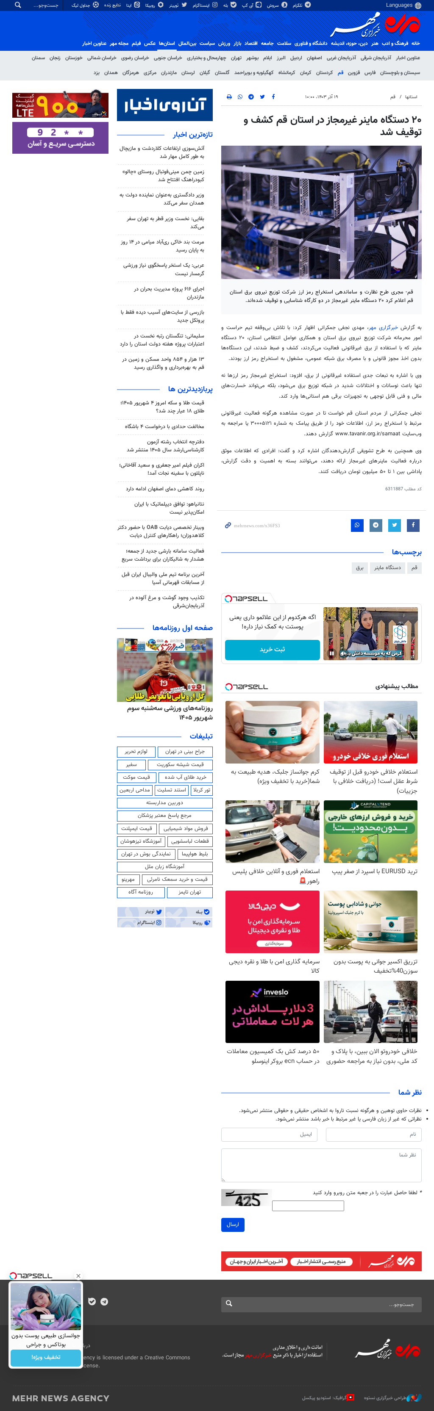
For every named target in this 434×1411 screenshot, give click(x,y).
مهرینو (128, 879)
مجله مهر (119, 43)
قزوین (354, 73)
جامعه (267, 43)
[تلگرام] (104, 1303)
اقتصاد (251, 43)
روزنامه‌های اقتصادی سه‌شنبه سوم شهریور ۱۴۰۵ (167, 713)
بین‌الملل (187, 43)
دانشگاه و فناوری (311, 43)
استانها (411, 97)
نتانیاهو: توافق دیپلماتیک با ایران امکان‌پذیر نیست (169, 508)
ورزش (224, 43)
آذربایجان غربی (341, 58)
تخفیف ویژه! (46, 1358)
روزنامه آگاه (140, 892)
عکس (150, 43)
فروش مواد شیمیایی (186, 828)
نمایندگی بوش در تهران (146, 854)
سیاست (207, 43)
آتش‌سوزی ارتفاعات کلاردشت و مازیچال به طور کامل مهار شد (162, 152)
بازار (237, 43)
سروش (273, 6)
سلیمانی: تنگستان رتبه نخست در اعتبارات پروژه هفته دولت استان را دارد (162, 340)
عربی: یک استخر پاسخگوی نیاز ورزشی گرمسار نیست (163, 269)
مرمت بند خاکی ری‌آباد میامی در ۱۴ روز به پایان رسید (162, 246)
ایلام (267, 58)
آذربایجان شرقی (376, 58)
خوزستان (74, 58)
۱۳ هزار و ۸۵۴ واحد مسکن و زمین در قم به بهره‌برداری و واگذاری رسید (163, 363)
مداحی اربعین (135, 790)
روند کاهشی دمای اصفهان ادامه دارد (165, 489)
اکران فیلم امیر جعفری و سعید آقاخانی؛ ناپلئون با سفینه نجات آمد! (161, 469)
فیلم (136, 43)
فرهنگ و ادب (395, 43)
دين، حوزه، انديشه (349, 43)
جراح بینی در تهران (185, 751)
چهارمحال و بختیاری (206, 58)
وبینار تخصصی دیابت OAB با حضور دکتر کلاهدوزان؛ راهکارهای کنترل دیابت (160, 531)
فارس (370, 73)
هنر (374, 43)
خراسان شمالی (102, 58)
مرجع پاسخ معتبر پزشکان (165, 815)
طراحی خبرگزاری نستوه (385, 1398)
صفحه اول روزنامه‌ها (183, 628)
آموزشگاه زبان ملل (164, 867)
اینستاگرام (202, 6)
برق (360, 568)
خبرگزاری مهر (385, 328)
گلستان (222, 73)
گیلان (205, 73)
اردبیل (296, 58)
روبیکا (150, 6)
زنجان (55, 58)
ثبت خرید (272, 650)
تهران (236, 58)
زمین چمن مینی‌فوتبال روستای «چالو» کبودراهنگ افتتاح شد (163, 176)
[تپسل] (228, 599)
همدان (111, 73)
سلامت (284, 43)
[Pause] (332, 653)
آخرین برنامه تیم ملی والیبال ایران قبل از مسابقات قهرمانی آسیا (163, 578)
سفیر (131, 765)
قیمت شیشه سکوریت (180, 765)
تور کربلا (201, 790)
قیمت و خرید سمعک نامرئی (177, 879)
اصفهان (314, 58)
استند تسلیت (171, 790)
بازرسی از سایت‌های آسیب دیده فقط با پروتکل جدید (162, 316)
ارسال (233, 1224)
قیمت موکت (136, 777)
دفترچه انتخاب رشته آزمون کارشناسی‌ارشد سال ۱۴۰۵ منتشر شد (165, 446)
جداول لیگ (82, 6)
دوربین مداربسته (164, 803)
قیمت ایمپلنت (136, 828)
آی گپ (248, 6)
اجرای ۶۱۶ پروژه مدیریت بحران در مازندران (169, 293)
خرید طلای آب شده (185, 777)
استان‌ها (167, 43)
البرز (281, 58)
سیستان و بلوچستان (400, 73)
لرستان (188, 73)
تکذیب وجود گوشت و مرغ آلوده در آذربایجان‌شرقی (166, 602)
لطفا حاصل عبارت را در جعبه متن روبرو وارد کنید (367, 1193)
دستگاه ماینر (387, 568)
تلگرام (298, 6)
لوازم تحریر (136, 751)
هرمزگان (130, 73)
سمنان (38, 58)
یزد (97, 73)
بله (226, 6)
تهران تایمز (189, 892)
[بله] (91, 1303)
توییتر (174, 6)
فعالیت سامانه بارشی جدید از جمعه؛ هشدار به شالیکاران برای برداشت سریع (163, 555)
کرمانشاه (286, 73)
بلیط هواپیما (195, 854)
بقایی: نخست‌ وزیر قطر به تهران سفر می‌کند (165, 223)
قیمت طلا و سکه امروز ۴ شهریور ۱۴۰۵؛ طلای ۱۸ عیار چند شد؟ (162, 407)
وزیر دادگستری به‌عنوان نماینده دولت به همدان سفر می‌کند (162, 199)
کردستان (324, 73)
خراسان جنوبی (168, 58)
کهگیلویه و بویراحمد (254, 73)
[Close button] (78, 1276)
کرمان (306, 73)
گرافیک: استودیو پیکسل (324, 1398)
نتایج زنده (113, 5)
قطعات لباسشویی (190, 841)
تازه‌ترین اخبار (193, 135)
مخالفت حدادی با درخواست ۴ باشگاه (164, 427)
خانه (416, 43)
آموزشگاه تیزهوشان (140, 841)
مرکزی (150, 73)
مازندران (169, 73)
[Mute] (344, 653)
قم (340, 73)
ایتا (129, 6)
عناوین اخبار (408, 58)
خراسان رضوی (135, 58)
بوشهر (252, 58)
